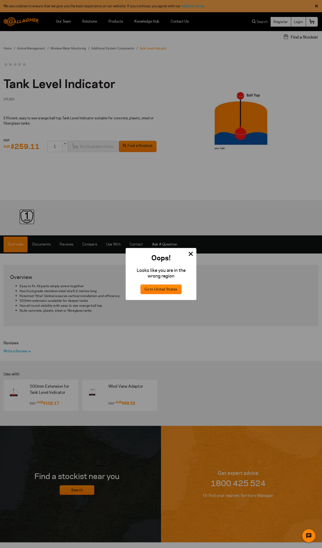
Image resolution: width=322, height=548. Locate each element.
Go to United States (160, 289)
